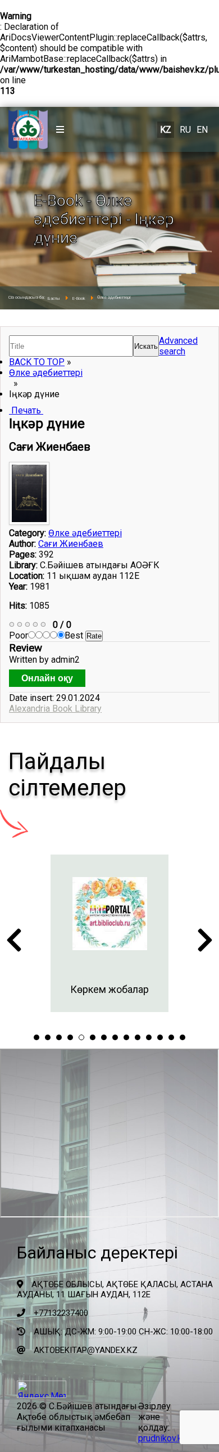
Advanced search (178, 346)
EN (202, 129)
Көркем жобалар (109, 989)
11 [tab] (149, 1037)
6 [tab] (92, 1037)
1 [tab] (36, 1037)
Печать (26, 410)
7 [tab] (104, 1037)
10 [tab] (137, 1037)
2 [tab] (48, 1037)
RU (185, 129)
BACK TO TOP (37, 362)
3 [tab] (59, 1037)
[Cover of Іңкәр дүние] (30, 521)
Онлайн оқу (47, 678)
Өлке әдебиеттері (46, 372)
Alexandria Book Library (55, 708)
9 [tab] (126, 1037)
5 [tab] (81, 1037)
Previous (14, 943)
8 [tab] (115, 1037)
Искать (146, 346)
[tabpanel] (109, 933)
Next (205, 943)
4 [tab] (70, 1037)
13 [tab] (171, 1037)
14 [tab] (182, 1037)
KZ (165, 129)
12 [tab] (160, 1037)
